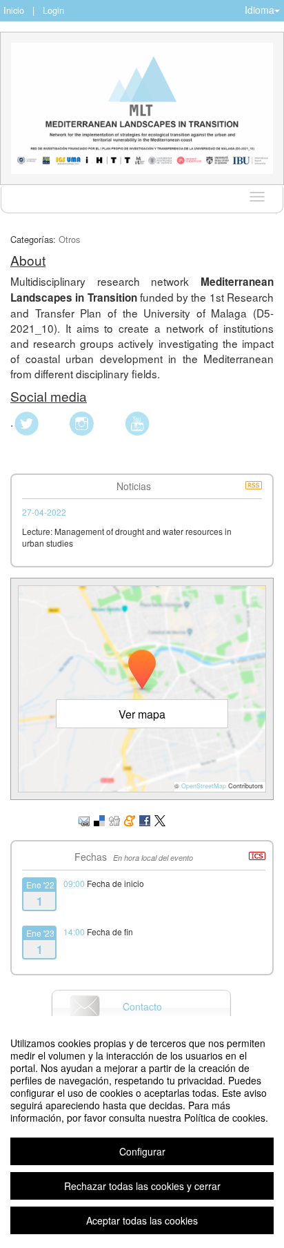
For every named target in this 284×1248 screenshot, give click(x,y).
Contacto (142, 1006)
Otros (69, 239)
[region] (142, 1132)
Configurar (142, 1151)
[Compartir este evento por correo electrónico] (84, 819)
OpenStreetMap (203, 785)
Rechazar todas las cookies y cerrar (142, 1186)
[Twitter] (159, 819)
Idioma (259, 10)
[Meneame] (129, 819)
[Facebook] (144, 819)
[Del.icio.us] (99, 819)
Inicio (13, 10)
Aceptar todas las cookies (142, 1220)
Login (53, 10)
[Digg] (114, 819)
